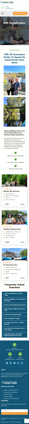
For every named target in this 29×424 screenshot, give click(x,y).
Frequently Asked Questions (11, 398)
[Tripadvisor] (10, 363)
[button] (2, 13)
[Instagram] (22, 363)
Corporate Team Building (10, 392)
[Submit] (14, 413)
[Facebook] (6, 363)
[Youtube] (14, 363)
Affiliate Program (8, 396)
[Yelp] (18, 363)
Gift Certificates (8, 394)
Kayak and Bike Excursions (11, 390)
